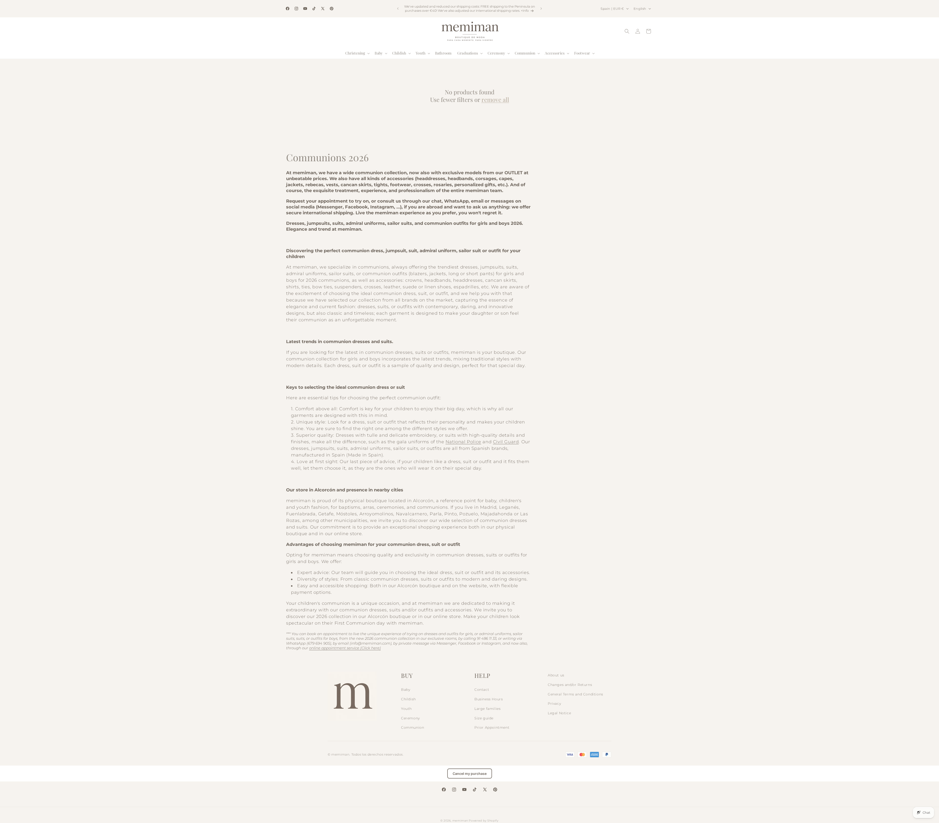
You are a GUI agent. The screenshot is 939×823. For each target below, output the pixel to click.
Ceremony (410, 718)
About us (556, 675)
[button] (357, 53)
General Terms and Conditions (575, 694)
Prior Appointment (491, 727)
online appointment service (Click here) (345, 648)
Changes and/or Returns (570, 684)
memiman (460, 820)
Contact (481, 689)
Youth (406, 708)
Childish (408, 699)
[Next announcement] (541, 8)
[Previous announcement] (397, 8)
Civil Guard (506, 441)
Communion (412, 727)
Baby (405, 689)
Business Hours (488, 699)
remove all (495, 99)
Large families (487, 708)
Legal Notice (559, 713)
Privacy (554, 703)
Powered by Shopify (484, 820)
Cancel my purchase (470, 773)
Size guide (483, 718)
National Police (463, 441)
